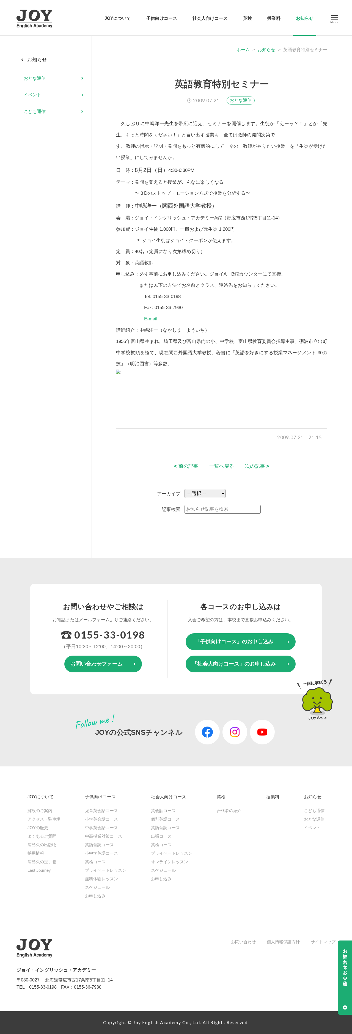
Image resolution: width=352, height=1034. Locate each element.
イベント (32, 95)
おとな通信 (241, 100)
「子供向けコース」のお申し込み (234, 641)
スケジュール (97, 887)
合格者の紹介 (229, 810)
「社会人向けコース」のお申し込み (234, 664)
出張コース (161, 836)
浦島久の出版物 (42, 844)
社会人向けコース (210, 18)
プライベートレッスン (105, 870)
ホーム (243, 49)
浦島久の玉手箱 (42, 861)
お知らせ (305, 18)
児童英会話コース (101, 810)
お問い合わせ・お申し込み (345, 964)
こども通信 (35, 111)
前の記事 (186, 466)
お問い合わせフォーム (96, 664)
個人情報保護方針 (283, 941)
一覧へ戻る (221, 466)
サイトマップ (323, 941)
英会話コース (163, 810)
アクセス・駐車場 (44, 819)
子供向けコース (161, 18)
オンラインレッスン (169, 861)
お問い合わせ (243, 941)
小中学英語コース (101, 853)
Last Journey (39, 870)
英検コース (95, 861)
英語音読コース (99, 844)
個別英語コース (165, 819)
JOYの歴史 (38, 827)
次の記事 (257, 466)
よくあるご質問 (42, 836)
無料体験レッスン (101, 878)
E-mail (150, 318)
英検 (247, 18)
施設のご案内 (40, 810)
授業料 (273, 18)
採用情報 (36, 853)
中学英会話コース (101, 827)
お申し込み (95, 895)
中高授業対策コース (103, 836)
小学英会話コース (101, 819)
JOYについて (118, 18)
